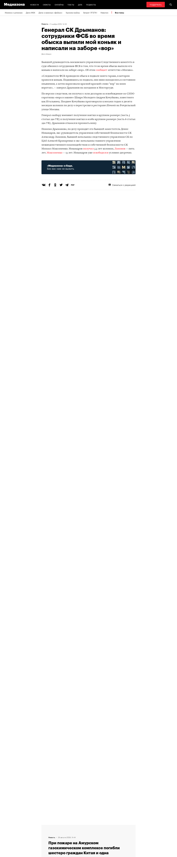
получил (88, 149)
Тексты (70, 4)
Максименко (54, 153)
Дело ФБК (30, 12)
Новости (34, 4)
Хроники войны (73, 12)
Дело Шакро (46, 54)
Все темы (119, 12)
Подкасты (91, 4)
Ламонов (119, 149)
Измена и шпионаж (14, 12)
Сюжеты (47, 4)
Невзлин (104, 12)
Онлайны (59, 4)
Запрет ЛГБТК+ (90, 12)
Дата (80, 4)
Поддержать (156, 4)
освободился (100, 153)
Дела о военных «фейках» (50, 12)
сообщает (101, 70)
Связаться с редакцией (124, 184)
